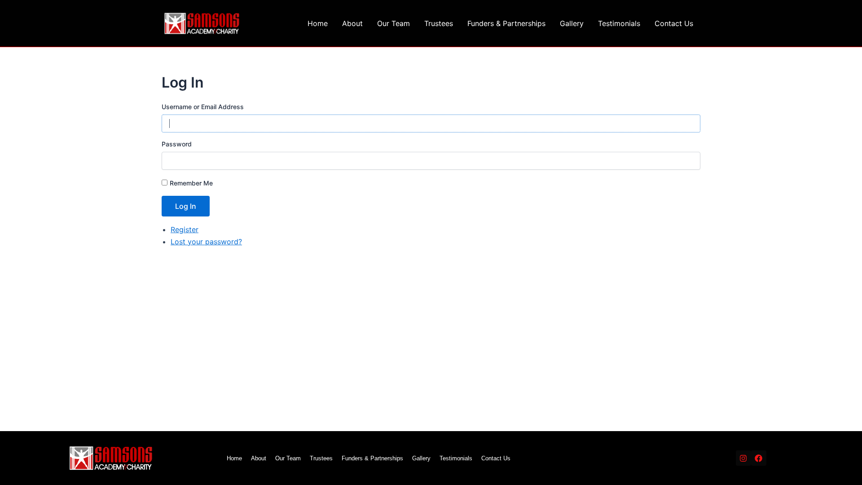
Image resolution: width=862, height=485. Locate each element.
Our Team (393, 23)
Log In (185, 206)
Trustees (438, 23)
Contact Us (674, 23)
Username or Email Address (203, 106)
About (352, 23)
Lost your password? (206, 241)
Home (318, 23)
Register (184, 229)
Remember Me (191, 183)
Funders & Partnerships (506, 23)
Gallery (572, 23)
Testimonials (619, 23)
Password (177, 144)
